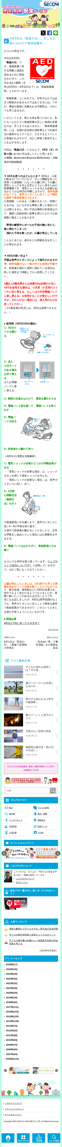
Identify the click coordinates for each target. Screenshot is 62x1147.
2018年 (11, 1002)
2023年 (11, 978)
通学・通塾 (42, 814)
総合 (11, 808)
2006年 (12, 1059)
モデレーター (22, 882)
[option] (31, 853)
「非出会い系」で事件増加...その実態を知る (46, 644)
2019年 (11, 997)
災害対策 (13, 826)
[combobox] (28, 790)
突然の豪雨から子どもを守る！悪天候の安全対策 (33, 929)
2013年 (11, 1026)
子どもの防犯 (43, 808)
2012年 (11, 1030)
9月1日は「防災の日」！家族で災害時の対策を (15, 644)
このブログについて (25, 879)
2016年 (12, 1011)
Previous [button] (4, 853)
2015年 (12, 1016)
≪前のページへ (9, 637)
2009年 (11, 1044)
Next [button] (57, 853)
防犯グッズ (42, 826)
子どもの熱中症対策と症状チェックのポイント (32, 934)
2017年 (12, 1007)
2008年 (11, 1049)
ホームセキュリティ (13, 1115)
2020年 (11, 993)
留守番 (12, 814)
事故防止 (41, 820)
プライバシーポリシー (14, 1109)
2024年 (11, 974)
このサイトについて (13, 1103)
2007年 (11, 1054)
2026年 (11, 964)
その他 (40, 833)
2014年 (12, 1021)
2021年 (11, 988)
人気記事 (13, 833)
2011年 (11, 1035)
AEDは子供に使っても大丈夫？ (22, 623)
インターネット (15, 820)
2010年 (11, 1040)
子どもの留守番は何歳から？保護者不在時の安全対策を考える (33, 942)
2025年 (11, 969)
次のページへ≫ (52, 637)
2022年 (11, 983)
